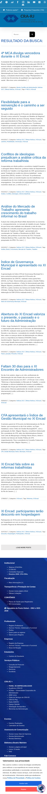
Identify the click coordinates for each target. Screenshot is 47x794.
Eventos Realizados (15, 723)
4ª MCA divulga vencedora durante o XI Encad (20, 54)
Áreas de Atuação (15, 648)
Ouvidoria (12, 671)
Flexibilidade (11, 141)
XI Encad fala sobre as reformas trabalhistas (17, 465)
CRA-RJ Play (13, 700)
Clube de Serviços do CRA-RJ (19, 697)
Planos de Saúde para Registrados (21, 602)
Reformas (30, 498)
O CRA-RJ (12, 569)
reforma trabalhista (24, 194)
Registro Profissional (16, 625)
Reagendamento (14, 667)
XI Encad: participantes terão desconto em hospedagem (22, 512)
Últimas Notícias (9, 89)
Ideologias (15, 194)
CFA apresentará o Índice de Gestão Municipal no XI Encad (23, 416)
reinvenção (18, 141)
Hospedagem (11, 533)
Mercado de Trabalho (24, 249)
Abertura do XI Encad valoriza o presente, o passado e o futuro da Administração (23, 317)
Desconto (4, 533)
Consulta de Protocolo (16, 664)
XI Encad (17, 89)
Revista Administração (16, 736)
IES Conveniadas (15, 604)
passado (8, 354)
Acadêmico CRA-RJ (15, 688)
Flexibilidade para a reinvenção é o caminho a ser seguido (22, 105)
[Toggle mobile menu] (42, 24)
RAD (10, 751)
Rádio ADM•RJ (14, 702)
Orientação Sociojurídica (17, 706)
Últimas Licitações (15, 593)
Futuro (3, 354)
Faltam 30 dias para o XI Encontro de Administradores (22, 367)
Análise (3, 194)
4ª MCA (27, 89)
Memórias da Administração (18, 709)
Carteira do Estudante (16, 656)
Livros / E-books (14, 749)
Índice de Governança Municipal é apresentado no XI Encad (23, 265)
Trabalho (34, 249)
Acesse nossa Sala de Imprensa (20, 734)
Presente (14, 354)
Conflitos (8, 194)
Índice (17, 451)
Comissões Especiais (16, 572)
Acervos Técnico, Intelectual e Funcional (23, 628)
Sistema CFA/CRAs (15, 567)
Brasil (8, 249)
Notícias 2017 (21, 139)
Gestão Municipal (9, 451)
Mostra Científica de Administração (27, 87)
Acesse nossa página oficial (18, 591)
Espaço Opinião (14, 704)
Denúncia (12, 669)
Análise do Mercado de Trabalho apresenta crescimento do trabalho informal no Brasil (18, 211)
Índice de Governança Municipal (10, 301)
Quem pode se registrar (17, 632)
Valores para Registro (16, 635)
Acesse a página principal (17, 747)
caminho (3, 141)
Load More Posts (23, 547)
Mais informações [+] (16, 582)
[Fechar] (44, 759)
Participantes (20, 533)
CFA (2, 451)
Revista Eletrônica (15, 738)
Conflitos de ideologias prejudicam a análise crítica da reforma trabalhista (23, 157)
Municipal (22, 451)
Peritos (11, 630)
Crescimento (14, 249)
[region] (23, 775)
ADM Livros (13, 695)
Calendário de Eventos (16, 725)
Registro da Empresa (16, 643)
